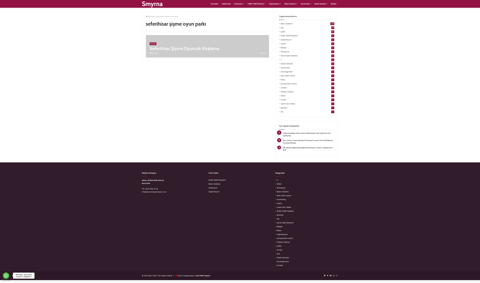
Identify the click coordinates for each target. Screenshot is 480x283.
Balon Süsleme (290, 4)
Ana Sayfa (214, 4)
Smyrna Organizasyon (186, 276)
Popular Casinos (287, 92)
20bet (283, 96)
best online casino (288, 76)
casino (283, 44)
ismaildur (155, 53)
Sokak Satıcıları (320, 4)
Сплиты (284, 88)
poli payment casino (289, 84)
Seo (282, 28)
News (283, 80)
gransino (284, 108)
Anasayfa (151, 16)
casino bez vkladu (288, 104)
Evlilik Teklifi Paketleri (256, 4)
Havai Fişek (305, 4)
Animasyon (238, 4)
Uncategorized (286, 72)
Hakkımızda (226, 4)
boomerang (285, 68)
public (283, 32)
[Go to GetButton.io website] (6, 280)
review (283, 100)
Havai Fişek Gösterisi (289, 56)
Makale (283, 48)
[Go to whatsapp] (6, 275)
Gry (282, 112)
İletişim (333, 4)
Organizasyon (274, 4)
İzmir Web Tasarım (203, 276)
